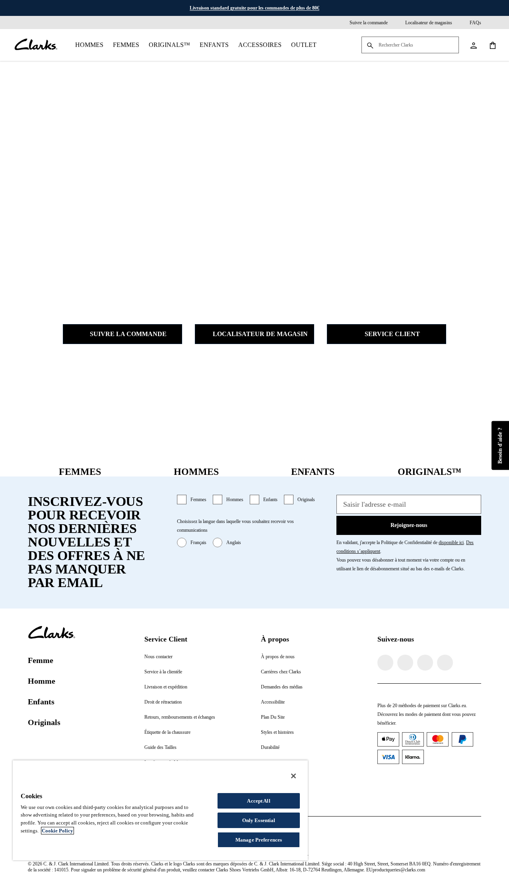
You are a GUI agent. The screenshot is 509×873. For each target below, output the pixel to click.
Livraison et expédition (165, 687)
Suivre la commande (128, 334)
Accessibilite (273, 702)
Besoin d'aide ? (500, 445)
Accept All (258, 801)
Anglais (233, 542)
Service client (392, 334)
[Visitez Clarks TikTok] (425, 663)
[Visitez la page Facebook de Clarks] (385, 663)
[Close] (293, 776)
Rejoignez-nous (408, 525)
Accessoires (260, 44)
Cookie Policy (57, 831)
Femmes (126, 44)
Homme (41, 681)
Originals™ (169, 44)
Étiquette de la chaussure (167, 732)
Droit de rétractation (163, 702)
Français (198, 542)
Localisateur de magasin (260, 334)
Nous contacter (158, 656)
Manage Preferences (258, 840)
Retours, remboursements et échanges (179, 717)
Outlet (304, 44)
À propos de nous (278, 656)
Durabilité (270, 747)
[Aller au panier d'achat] (492, 45)
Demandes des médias (282, 687)
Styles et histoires (277, 732)
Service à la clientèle (163, 672)
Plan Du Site (273, 717)
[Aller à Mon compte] (473, 45)
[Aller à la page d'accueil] (36, 44)
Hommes (89, 44)
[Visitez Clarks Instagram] (405, 663)
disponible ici (451, 542)
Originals (306, 499)
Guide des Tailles (160, 747)
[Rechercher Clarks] (410, 45)
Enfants (214, 44)
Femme (40, 660)
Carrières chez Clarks (281, 672)
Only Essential (259, 820)
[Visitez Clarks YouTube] (445, 663)
